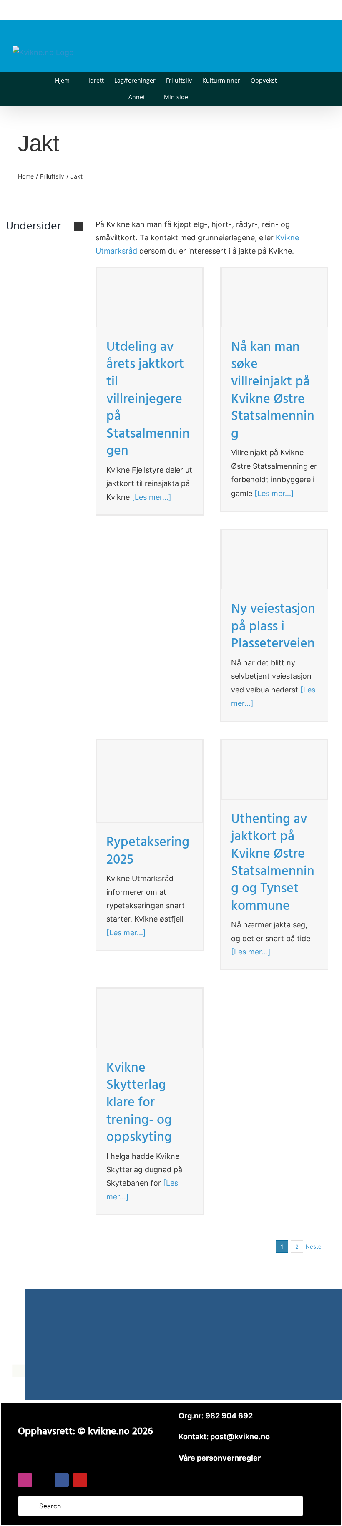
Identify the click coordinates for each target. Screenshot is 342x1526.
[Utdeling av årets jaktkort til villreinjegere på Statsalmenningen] (149, 297)
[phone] (98, 1480)
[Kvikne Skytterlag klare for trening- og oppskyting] (149, 1018)
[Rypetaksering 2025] (149, 781)
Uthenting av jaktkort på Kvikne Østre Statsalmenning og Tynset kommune (272, 864)
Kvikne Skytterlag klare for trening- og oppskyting (139, 1104)
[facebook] (62, 1480)
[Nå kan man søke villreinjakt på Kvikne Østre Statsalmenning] (274, 297)
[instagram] (25, 1480)
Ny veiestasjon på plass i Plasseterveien (273, 628)
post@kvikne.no (310, 10)
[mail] (43, 1480)
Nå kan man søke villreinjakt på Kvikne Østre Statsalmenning (272, 392)
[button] (201, 97)
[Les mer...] (150, 497)
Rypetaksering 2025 (147, 852)
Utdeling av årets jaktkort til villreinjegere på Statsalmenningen (148, 401)
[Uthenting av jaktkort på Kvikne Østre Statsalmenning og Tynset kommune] (274, 769)
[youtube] (80, 1480)
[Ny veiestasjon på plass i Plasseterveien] (274, 559)
